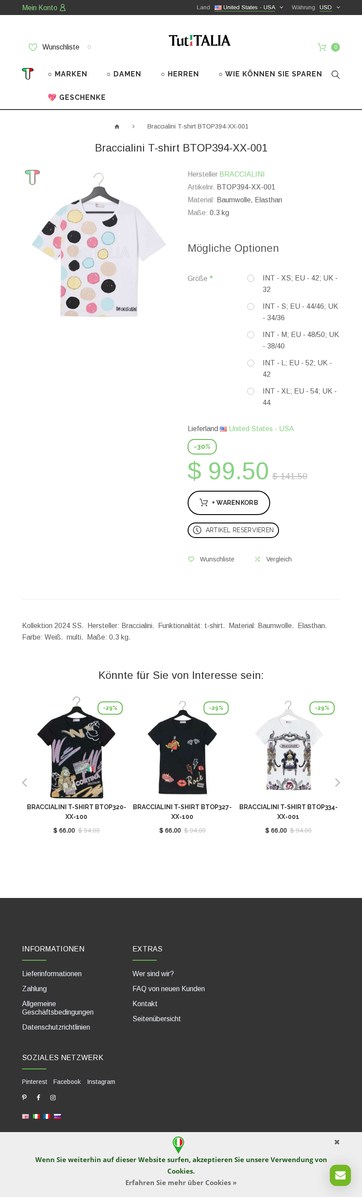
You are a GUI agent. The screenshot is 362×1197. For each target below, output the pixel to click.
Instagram (101, 1081)
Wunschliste (65, 47)
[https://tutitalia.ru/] (57, 1116)
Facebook (67, 1081)
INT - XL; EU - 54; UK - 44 (300, 396)
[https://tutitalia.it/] (36, 1116)
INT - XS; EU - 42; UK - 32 (300, 283)
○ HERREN (180, 74)
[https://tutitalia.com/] (25, 1116)
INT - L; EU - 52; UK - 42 (297, 368)
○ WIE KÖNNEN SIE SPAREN (270, 74)
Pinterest (34, 1081)
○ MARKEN (67, 74)
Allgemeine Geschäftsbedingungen (58, 1008)
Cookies (180, 1171)
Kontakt (145, 1004)
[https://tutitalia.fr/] (46, 1116)
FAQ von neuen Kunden (168, 988)
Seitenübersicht (156, 1019)
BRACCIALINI (242, 174)
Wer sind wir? (153, 973)
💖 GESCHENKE (77, 97)
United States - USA (260, 428)
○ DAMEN (123, 74)
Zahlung (34, 988)
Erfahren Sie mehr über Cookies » (181, 1182)
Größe (197, 278)
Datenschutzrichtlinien (56, 1027)
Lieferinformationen (52, 973)
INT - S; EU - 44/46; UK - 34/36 (300, 312)
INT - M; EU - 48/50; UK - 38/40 (301, 340)
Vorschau (76, 749)
